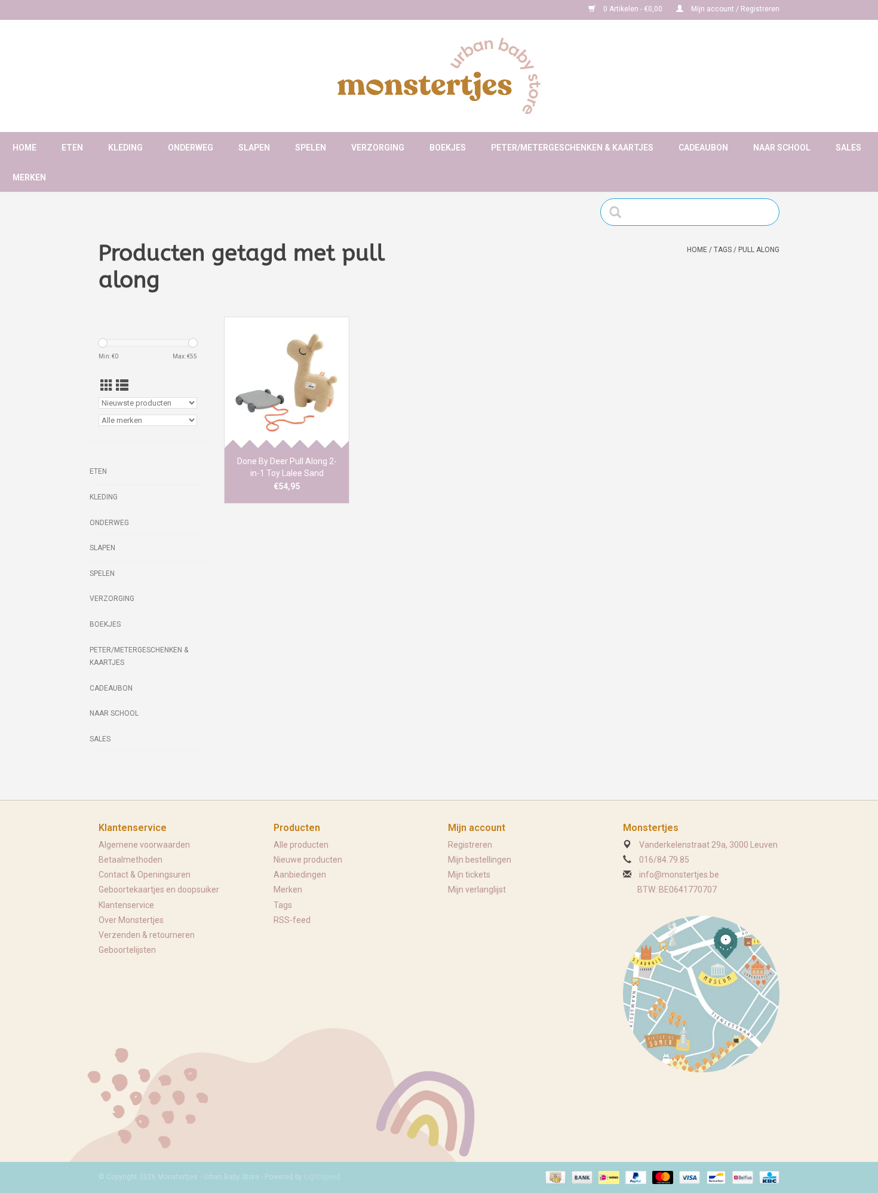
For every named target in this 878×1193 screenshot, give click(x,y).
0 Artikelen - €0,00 (632, 9)
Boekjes (447, 147)
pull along (758, 250)
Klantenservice (126, 905)
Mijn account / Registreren (734, 9)
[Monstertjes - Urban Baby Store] (439, 76)
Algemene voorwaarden (144, 844)
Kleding (125, 147)
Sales (848, 147)
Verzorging (377, 147)
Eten (72, 147)
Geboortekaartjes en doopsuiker (159, 889)
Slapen (254, 147)
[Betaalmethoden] (554, 1177)
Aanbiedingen (300, 874)
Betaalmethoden (130, 859)
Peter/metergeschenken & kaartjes (572, 147)
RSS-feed (292, 920)
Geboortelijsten (127, 950)
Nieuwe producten (308, 859)
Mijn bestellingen (479, 859)
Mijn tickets (469, 874)
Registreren (470, 844)
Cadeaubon (703, 147)
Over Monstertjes (131, 920)
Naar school (782, 147)
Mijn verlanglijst (477, 889)
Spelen (310, 147)
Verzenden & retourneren (147, 935)
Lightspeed (322, 1177)
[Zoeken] (619, 212)
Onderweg (190, 147)
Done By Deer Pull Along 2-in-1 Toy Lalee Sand (287, 467)
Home (24, 147)
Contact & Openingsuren (145, 874)
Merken (29, 177)
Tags (723, 250)
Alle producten (301, 844)
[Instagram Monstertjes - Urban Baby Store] (149, 9)
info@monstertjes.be (679, 874)
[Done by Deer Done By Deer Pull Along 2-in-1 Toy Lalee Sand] (286, 382)
